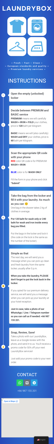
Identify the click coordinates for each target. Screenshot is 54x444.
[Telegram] (34, 382)
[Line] (27, 382)
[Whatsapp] (20, 382)
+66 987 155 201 (27, 390)
